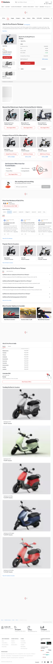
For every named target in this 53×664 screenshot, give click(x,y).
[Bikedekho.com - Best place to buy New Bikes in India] (5, 2)
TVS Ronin (33, 653)
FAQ (3, 271)
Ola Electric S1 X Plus (8, 496)
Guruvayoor (5, 360)
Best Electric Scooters (9, 319)
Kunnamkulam (5, 358)
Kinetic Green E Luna (8, 123)
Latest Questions (9, 271)
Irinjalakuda (5, 356)
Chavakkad (5, 363)
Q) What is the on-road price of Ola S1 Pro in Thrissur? (16, 274)
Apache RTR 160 (29, 655)
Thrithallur (4, 352)
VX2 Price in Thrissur (28, 154)
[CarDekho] (42, 650)
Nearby (4, 346)
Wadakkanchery (6, 350)
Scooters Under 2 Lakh (26, 319)
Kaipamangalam (6, 365)
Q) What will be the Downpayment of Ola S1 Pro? (15, 297)
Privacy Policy (4, 646)
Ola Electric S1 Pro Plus (9, 570)
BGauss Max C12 (25, 123)
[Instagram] (51, 662)
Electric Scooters (9, 262)
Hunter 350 (3, 653)
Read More (5, 31)
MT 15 (16, 653)
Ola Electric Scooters (10, 575)
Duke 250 (8, 657)
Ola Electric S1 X (7, 421)
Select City (48, 6)
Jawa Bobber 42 (21, 657)
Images (12, 18)
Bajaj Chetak (5, 66)
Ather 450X (40, 149)
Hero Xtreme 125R (22, 655)
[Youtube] (48, 662)
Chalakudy (4, 369)
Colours (28, 18)
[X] (44, 662)
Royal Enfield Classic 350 (10, 653)
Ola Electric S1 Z (7, 458)
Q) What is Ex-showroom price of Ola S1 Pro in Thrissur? (16, 293)
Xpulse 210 (3, 655)
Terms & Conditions (5, 644)
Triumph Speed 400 (15, 655)
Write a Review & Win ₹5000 (10, 206)
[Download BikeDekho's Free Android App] (49, 643)
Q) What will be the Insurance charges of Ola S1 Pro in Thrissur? (18, 287)
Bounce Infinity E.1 (42, 123)
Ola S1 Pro (5, 46)
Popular (9, 346)
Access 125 (28, 653)
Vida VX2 (4, 76)
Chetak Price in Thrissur (11, 154)
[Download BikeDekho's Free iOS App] (43, 643)
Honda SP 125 (20, 653)
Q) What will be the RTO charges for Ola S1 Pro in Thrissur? (17, 281)
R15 (25, 653)
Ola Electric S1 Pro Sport (9, 533)
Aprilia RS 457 (3, 657)
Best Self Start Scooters (43, 319)
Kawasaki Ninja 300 (14, 657)
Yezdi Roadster (8, 655)
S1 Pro (3, 18)
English (46, 2)
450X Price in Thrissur (45, 154)
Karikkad (4, 367)
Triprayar (4, 354)
